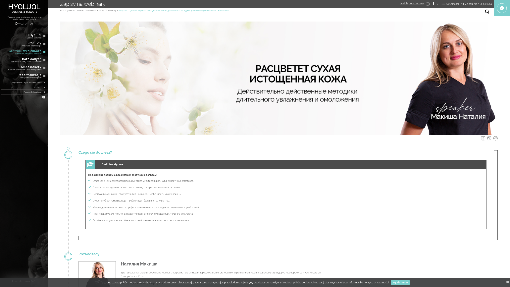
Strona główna (67, 11)
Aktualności (452, 4)
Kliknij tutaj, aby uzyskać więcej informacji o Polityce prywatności (350, 282)
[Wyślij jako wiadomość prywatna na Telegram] (495, 138)
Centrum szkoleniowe (86, 11)
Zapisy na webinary (107, 11)
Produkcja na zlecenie (412, 3)
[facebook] (43, 96)
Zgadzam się (400, 282)
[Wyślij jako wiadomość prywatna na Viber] (489, 138)
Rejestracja (486, 4)
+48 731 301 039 (25, 23)
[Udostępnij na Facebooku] (483, 138)
